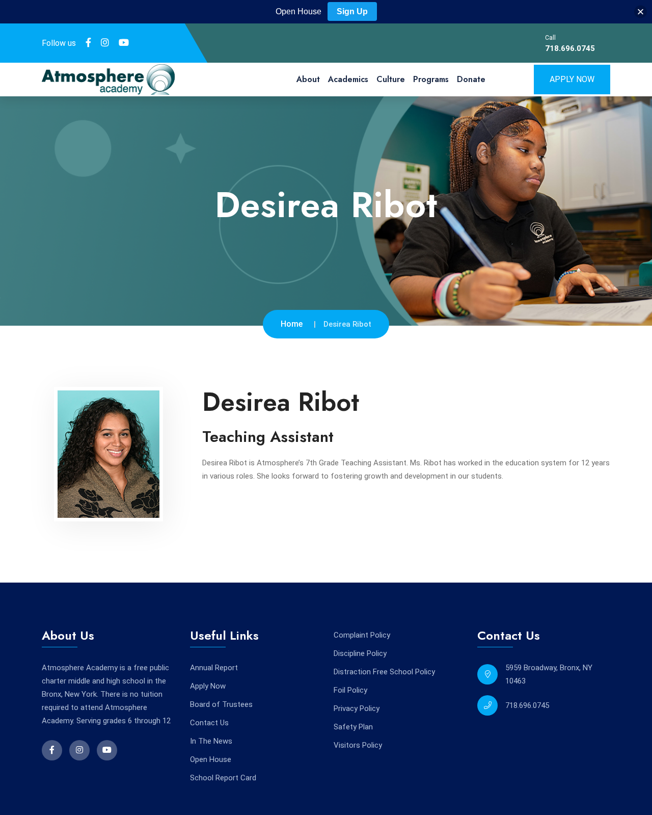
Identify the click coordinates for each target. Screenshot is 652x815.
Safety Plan (353, 726)
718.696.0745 (570, 48)
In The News (211, 741)
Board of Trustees (221, 704)
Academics (348, 79)
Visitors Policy (358, 745)
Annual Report (214, 667)
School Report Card (223, 777)
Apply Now (572, 79)
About (308, 79)
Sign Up (352, 11)
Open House (210, 759)
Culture (390, 79)
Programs (431, 79)
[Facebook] (88, 42)
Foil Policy (350, 690)
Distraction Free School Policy (384, 671)
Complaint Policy (362, 635)
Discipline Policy (360, 653)
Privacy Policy (356, 708)
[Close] (640, 12)
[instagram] (105, 42)
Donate (471, 79)
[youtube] (124, 42)
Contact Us (209, 722)
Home (292, 324)
